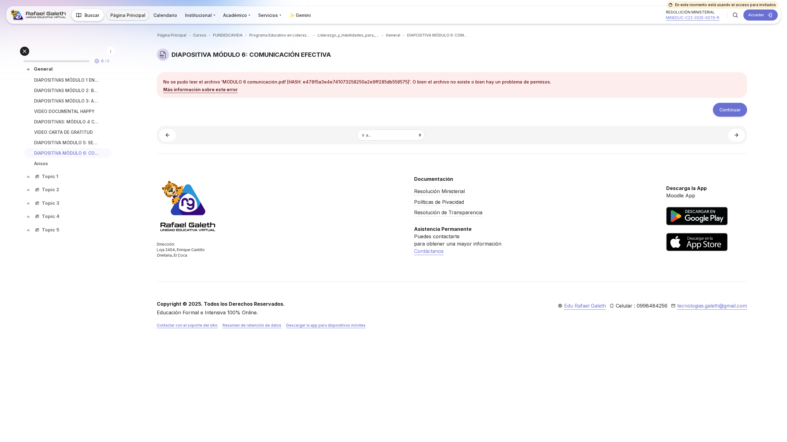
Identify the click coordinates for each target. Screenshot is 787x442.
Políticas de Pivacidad (439, 202)
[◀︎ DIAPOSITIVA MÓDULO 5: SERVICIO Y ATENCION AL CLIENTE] (167, 135)
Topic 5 (50, 230)
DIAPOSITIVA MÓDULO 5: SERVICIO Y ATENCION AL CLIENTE (66, 142)
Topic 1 (50, 176)
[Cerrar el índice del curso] (24, 51)
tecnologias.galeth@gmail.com (712, 306)
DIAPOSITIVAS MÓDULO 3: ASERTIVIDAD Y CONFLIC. (66, 100)
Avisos (41, 163)
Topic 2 (50, 189)
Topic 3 (50, 203)
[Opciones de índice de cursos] (110, 51)
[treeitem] (67, 117)
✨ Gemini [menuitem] (300, 15)
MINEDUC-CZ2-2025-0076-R (692, 17)
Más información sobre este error (200, 89)
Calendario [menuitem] (165, 15)
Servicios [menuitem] (268, 15)
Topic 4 (50, 216)
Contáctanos (429, 251)
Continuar (730, 109)
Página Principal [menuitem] (127, 15)
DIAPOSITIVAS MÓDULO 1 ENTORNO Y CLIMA (66, 80)
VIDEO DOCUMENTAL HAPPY (64, 111)
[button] (735, 15)
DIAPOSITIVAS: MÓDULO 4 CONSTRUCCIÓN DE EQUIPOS (66, 121)
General (43, 69)
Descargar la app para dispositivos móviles (326, 325)
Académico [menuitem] (235, 15)
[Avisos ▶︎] (736, 135)
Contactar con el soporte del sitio (187, 325)
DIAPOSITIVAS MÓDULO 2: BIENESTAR (66, 90)
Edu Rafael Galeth (585, 306)
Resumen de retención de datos (252, 325)
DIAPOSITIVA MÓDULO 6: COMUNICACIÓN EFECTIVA (66, 153)
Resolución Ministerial (439, 191)
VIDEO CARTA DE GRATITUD (63, 132)
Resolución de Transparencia (448, 212)
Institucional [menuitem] (198, 15)
